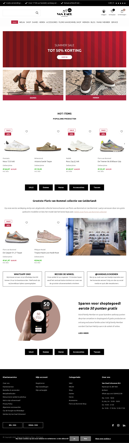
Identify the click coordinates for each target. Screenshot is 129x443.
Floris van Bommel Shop (70, 22)
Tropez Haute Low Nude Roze (46, 253)
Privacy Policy (7, 404)
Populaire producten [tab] (64, 119)
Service (114, 22)
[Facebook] (113, 425)
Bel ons (12, 425)
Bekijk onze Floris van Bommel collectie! (90, 212)
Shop (28, 22)
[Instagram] (118, 425)
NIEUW (22, 22)
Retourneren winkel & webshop (14, 397)
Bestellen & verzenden (11, 390)
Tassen (97, 187)
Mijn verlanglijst (41, 390)
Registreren (40, 383)
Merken (85, 22)
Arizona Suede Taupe (43, 161)
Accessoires (51, 22)
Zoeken (37, 13)
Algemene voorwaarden (12, 407)
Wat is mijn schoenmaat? (11, 400)
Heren (42, 22)
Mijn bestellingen (42, 387)
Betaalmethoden (9, 393)
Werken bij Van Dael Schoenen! (14, 414)
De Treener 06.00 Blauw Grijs (109, 161)
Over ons (6, 383)
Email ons (33, 425)
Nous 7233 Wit (9, 161)
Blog (93, 22)
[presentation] (4, 144)
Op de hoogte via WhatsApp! (13, 410)
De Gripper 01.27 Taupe (12, 253)
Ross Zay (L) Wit (72, 161)
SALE (15, 22)
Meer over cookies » (103, 438)
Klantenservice (8, 387)
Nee (85, 438)
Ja (74, 438)
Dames (35, 22)
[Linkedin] (124, 425)
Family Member (103, 22)
